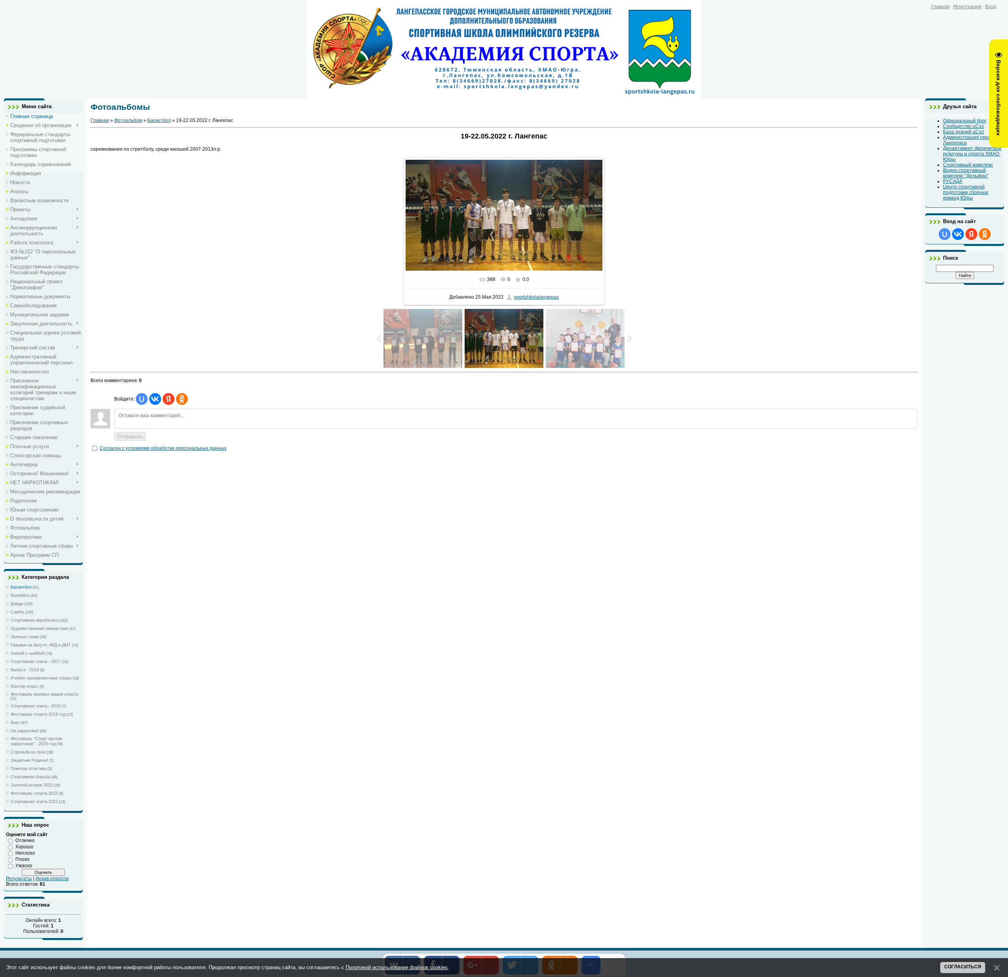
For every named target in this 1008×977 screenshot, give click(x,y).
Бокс (15, 722)
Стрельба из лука (28, 752)
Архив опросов (52, 878)
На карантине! (25, 730)
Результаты (19, 878)
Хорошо (24, 847)
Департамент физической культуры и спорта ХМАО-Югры (972, 154)
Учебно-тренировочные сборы (41, 678)
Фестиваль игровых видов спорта (44, 694)
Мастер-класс (25, 686)
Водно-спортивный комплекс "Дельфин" (965, 173)
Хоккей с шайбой (27, 653)
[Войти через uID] (142, 399)
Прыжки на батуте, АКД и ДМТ (41, 645)
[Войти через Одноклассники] (182, 399)
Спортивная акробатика (34, 620)
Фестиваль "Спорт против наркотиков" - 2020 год (36, 741)
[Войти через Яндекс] (168, 399)
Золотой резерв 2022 (32, 785)
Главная (940, 6)
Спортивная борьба (30, 776)
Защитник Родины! (29, 760)
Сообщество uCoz (963, 126)
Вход (990, 6)
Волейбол (20, 595)
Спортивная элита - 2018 (36, 706)
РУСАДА (952, 181)
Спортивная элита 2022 (34, 801)
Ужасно (23, 865)
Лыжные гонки (25, 636)
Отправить (130, 437)
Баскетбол (21, 587)
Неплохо (25, 853)
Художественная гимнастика (39, 628)
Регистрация (967, 6)
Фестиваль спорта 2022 (34, 793)
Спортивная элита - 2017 (36, 661)
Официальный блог (964, 121)
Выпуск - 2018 (25, 669)
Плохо (22, 859)
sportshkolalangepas (536, 297)
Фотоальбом (128, 120)
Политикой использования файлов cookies (397, 967)
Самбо (17, 611)
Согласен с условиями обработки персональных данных (163, 448)
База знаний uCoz (963, 132)
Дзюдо (17, 603)
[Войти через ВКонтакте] (155, 399)
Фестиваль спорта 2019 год (38, 714)
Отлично (25, 840)
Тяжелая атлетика (28, 768)
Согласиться (962, 967)
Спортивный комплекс (968, 165)
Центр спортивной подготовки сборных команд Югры (965, 192)
